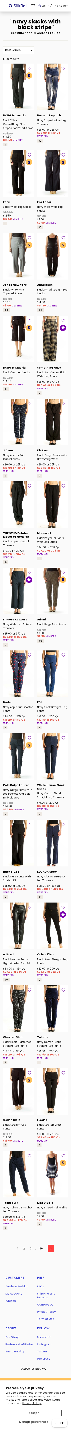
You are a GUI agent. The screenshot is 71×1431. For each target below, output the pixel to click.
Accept (34, 1413)
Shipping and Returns (46, 1295)
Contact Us (45, 1304)
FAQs (40, 1286)
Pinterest (43, 1358)
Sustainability (14, 1351)
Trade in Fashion (16, 1286)
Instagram (44, 1344)
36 (41, 1248)
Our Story (12, 1337)
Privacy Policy (46, 1312)
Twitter (42, 1351)
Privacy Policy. (32, 1403)
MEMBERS (18, 140)
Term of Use (45, 1319)
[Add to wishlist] (29, 68)
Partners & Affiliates (19, 1344)
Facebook (44, 1337)
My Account (13, 1293)
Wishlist (10, 1301)
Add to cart (18, 105)
